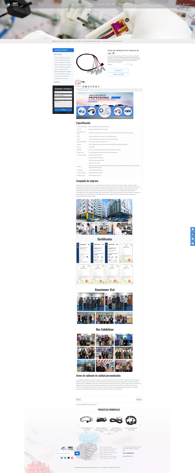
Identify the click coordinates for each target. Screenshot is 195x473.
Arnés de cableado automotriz (62, 57)
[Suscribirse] (77, 453)
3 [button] (109, 434)
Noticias (86, 455)
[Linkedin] (65, 458)
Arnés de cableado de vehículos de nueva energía (64, 60)
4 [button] (111, 434)
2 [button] (106, 434)
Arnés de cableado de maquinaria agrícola (64, 67)
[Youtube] (72, 458)
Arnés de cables (58, 54)
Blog (113, 4)
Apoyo (108, 4)
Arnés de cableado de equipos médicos (108, 458)
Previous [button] (78, 425)
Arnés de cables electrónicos (62, 76)
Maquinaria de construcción (61, 78)
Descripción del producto (83, 90)
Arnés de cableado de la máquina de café (86, 404)
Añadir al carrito (117, 74)
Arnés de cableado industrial (105, 454)
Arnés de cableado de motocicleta (63, 64)
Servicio (86, 453)
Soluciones (100, 4)
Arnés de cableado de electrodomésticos (108, 456)
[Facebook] (62, 458)
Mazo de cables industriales (61, 69)
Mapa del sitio (88, 459)
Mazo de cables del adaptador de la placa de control (101, 430)
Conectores (57, 82)
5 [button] (113, 434)
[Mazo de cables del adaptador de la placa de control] (101, 420)
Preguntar (117, 70)
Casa (72, 4)
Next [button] (140, 425)
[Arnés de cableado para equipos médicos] (131, 420)
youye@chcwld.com (128, 456)
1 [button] (104, 434)
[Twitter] (69, 458)
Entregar (63, 109)
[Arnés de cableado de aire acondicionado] (116, 420)
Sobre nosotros (81, 4)
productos (91, 4)
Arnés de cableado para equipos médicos (64, 73)
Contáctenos (122, 4)
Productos (87, 449)
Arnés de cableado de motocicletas (107, 450)
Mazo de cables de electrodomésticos (64, 71)
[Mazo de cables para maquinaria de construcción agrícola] (87, 420)
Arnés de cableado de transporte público (64, 62)
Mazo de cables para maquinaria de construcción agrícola (86, 430)
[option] (87, 423)
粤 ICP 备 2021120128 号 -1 (114, 467)
